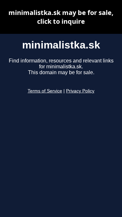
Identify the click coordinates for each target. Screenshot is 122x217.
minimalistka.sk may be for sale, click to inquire (61, 17)
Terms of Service (45, 90)
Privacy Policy (80, 90)
